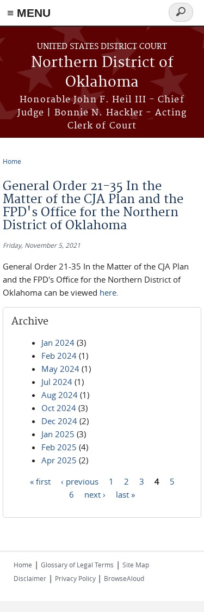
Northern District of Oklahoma (102, 72)
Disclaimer (30, 578)
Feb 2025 (59, 447)
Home (12, 161)
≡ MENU (29, 13)
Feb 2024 (59, 355)
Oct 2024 (58, 407)
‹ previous (79, 481)
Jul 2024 (56, 381)
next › (95, 494)
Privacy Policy (76, 578)
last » (125, 494)
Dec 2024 (59, 420)
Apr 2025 (59, 460)
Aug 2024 (59, 394)
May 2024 (60, 368)
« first (40, 481)
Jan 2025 (58, 434)
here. (110, 292)
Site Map (135, 564)
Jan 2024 (58, 342)
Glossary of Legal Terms (77, 564)
